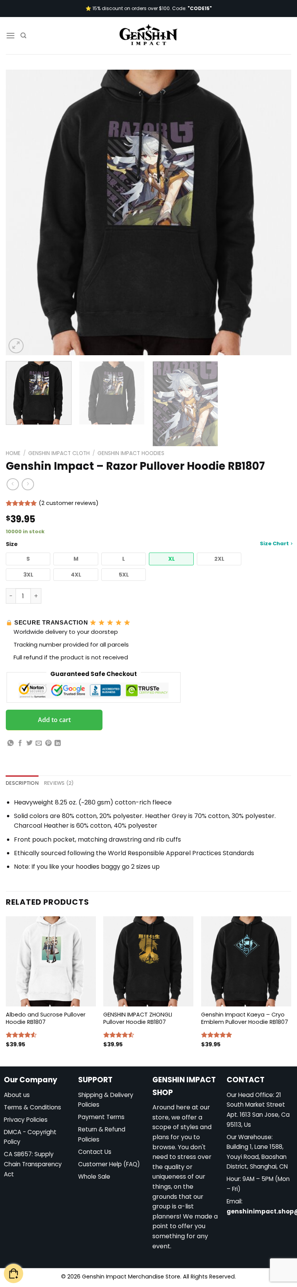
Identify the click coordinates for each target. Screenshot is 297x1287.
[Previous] (21, 212)
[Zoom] (16, 345)
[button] (28, 559)
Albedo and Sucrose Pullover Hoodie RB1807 (45, 1018)
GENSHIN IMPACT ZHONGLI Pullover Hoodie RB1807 (137, 1018)
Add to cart (54, 719)
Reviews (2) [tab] (59, 783)
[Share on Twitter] (29, 743)
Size (147, 544)
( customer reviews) (69, 503)
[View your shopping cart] (14, 1273)
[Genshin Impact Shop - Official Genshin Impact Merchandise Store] (148, 35)
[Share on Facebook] (20, 743)
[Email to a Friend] (39, 743)
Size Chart (274, 543)
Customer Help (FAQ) (109, 1164)
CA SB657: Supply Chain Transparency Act (33, 1164)
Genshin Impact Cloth (59, 453)
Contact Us (94, 1152)
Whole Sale (94, 1176)
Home (13, 453)
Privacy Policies (26, 1120)
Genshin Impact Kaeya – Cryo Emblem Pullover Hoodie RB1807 (244, 1018)
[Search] (23, 35)
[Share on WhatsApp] (10, 743)
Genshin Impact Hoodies (130, 453)
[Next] (276, 212)
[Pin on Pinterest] (48, 743)
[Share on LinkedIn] (58, 743)
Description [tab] (22, 783)
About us (17, 1095)
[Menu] (10, 35)
